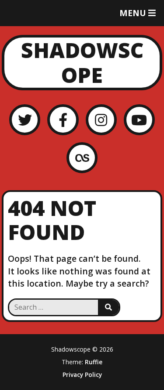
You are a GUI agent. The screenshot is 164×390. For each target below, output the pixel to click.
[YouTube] (139, 119)
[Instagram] (101, 119)
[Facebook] (62, 119)
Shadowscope (82, 62)
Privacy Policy (82, 374)
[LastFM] (82, 157)
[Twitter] (24, 119)
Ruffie (93, 362)
